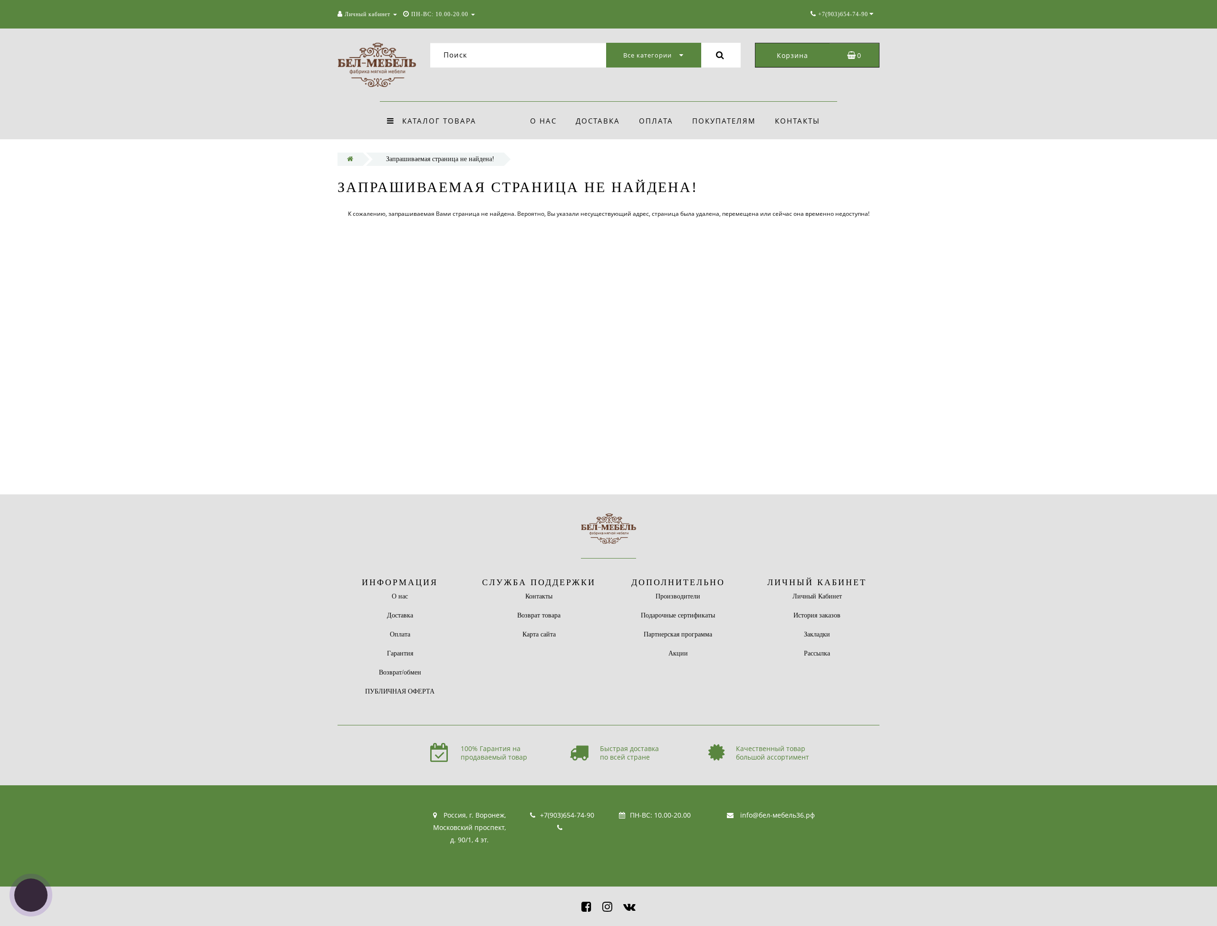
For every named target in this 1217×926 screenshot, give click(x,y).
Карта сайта (539, 634)
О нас (543, 120)
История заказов (816, 615)
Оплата (656, 120)
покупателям (724, 120)
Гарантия (400, 653)
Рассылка (817, 653)
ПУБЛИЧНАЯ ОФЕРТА (400, 691)
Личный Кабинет (817, 596)
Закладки (817, 634)
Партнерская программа (678, 634)
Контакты (797, 120)
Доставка (598, 120)
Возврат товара (538, 615)
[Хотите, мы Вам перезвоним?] (31, 895)
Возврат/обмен (400, 672)
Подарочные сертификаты (678, 615)
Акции (678, 653)
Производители (678, 596)
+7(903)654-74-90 (567, 815)
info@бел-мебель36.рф (777, 815)
